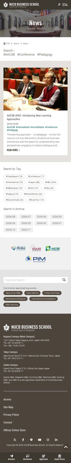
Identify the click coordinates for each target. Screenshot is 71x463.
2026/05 (57, 216)
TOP (8, 43)
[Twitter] (15, 440)
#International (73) (14, 182)
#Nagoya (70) (12, 194)
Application (43, 459)
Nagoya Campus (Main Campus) (18, 336)
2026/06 (41, 216)
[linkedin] (56, 440)
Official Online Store (14, 430)
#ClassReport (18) (14, 176)
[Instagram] (48, 440)
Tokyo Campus (10, 352)
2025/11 (26, 229)
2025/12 (10, 229)
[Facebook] (23, 440)
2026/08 (10, 216)
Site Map (8, 407)
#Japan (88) (34, 182)
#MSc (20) (49, 188)
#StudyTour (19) (36, 200)
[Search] (64, 280)
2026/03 (26, 223)
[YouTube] (40, 440)
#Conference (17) (36, 176)
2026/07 (26, 216)
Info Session (27, 459)
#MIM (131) (33, 188)
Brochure (11, 459)
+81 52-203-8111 (15, 343)
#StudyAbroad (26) (14, 200)
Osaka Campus (10, 365)
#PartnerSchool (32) (33, 194)
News (25, 43)
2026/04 (10, 223)
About (16, 43)
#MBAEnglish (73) (14, 188)
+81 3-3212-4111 (15, 358)
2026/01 (57, 223)
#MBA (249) (50, 182)
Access (7, 399)
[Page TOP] (65, 447)
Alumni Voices (59, 459)
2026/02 (41, 223)
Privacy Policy (11, 414)
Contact (7, 422)
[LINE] (31, 440)
